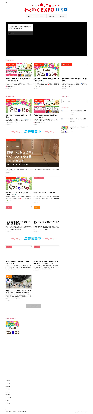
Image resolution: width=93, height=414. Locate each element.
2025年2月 (8, 389)
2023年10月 (8, 400)
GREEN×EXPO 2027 (39, 178)
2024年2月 (8, 394)
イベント (41, 16)
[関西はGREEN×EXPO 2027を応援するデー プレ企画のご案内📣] (46, 69)
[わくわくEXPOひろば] (46, 9)
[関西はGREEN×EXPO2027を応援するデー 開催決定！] (74, 69)
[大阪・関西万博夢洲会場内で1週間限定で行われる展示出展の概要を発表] (19, 213)
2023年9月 (8, 403)
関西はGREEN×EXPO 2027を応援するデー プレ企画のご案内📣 (46, 80)
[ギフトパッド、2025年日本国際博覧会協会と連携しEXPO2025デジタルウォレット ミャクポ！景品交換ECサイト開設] (46, 252)
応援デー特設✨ (31, 16)
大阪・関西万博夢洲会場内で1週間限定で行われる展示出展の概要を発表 (18, 223)
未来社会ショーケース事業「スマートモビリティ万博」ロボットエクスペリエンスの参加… (18, 292)
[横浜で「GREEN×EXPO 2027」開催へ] (46, 183)
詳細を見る (11, 33)
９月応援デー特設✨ (11, 64)
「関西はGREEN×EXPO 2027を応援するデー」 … (78, 111)
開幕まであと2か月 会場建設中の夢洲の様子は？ (46, 223)
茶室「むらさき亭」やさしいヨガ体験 (17, 165)
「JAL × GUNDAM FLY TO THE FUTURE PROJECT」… (17, 262)
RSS (8, 2)
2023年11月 (8, 397)
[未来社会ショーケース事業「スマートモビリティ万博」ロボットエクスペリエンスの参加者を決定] (19, 281)
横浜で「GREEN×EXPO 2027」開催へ (44, 192)
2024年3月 (8, 392)
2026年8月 (8, 380)
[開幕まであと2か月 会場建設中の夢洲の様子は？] (46, 213)
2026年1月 (8, 386)
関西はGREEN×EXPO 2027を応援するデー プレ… (78, 127)
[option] (46, 39)
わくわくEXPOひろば (83, 412)
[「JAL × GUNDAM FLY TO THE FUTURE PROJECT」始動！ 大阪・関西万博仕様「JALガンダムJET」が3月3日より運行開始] (19, 252)
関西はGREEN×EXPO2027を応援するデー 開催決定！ (74, 80)
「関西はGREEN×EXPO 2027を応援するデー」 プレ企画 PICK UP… (18, 80)
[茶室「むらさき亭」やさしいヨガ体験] (32, 153)
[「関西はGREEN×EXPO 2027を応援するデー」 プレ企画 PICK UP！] (19, 69)
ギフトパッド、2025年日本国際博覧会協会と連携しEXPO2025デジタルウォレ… (46, 262)
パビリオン (51, 16)
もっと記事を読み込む (33, 306)
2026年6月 (8, 383)
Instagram (6, 2)
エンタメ (62, 16)
